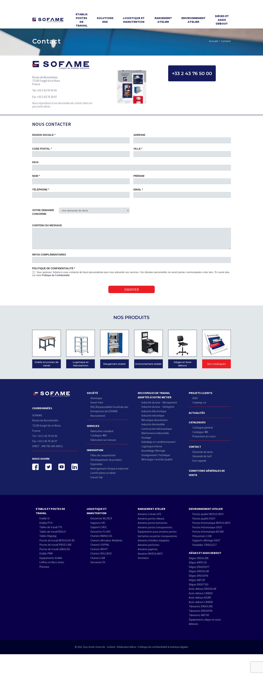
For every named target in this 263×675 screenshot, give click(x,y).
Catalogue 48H (98, 435)
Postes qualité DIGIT (204, 518)
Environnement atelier (193, 19)
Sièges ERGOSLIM (199, 571)
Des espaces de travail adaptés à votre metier (154, 395)
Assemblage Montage (153, 450)
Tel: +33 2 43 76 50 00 (44, 436)
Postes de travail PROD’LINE (55, 544)
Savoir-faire (96, 402)
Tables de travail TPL (51, 527)
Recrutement (97, 415)
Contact (195, 446)
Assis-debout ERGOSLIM (202, 588)
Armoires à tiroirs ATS (149, 514)
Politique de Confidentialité (56, 275)
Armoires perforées (148, 545)
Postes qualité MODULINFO (208, 514)
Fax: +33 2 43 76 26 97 (44, 441)
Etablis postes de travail (81, 20)
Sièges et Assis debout (222, 20)
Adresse (139, 134)
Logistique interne (151, 446)
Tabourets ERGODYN (200, 610)
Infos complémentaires (49, 254)
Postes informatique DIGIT (207, 527)
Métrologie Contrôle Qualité (156, 459)
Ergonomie (96, 464)
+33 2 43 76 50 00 (192, 73)
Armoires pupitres (148, 549)
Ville (137, 148)
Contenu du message (47, 225)
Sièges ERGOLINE (199, 558)
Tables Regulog (48, 536)
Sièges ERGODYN (198, 575)
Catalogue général (202, 427)
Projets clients (200, 393)
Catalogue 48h (200, 432)
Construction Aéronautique (156, 428)
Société (92, 393)
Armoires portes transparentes (155, 527)
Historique (96, 398)
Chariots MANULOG (101, 536)
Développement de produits (106, 459)
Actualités (197, 413)
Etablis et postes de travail (47, 364)
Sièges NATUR (197, 580)
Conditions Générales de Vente (207, 473)
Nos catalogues (216, 364)
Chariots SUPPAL (99, 544)
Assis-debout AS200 (200, 597)
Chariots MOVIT (99, 549)
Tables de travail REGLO (52, 531)
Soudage (146, 437)
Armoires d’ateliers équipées (153, 540)
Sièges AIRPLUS (198, 562)
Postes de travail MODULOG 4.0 (56, 540)
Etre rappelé (199, 460)
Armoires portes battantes (152, 523)
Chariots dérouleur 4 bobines (106, 540)
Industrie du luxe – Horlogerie (157, 406)
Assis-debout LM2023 (201, 593)
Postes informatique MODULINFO (211, 523)
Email (138, 189)
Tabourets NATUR (199, 615)
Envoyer (131, 289)
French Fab (96, 477)
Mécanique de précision (154, 420)
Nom (36, 175)
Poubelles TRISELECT (204, 545)
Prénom (138, 175)
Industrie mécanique (152, 415)
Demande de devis (202, 452)
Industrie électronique (153, 411)
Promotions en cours (204, 436)
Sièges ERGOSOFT (199, 567)
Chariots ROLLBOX (101, 553)
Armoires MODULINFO (150, 553)
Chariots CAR (97, 558)
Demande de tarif (202, 456)
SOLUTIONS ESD (105, 19)
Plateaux (44, 566)
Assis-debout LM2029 (201, 602)
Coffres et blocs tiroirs (51, 562)
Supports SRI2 (98, 527)
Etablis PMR (46, 553)
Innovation (95, 450)
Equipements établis (50, 558)
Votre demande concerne (43, 212)
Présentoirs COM (201, 536)
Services (93, 426)
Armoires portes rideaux (151, 518)
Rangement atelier (163, 19)
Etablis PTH (45, 523)
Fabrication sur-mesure (103, 440)
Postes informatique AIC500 (207, 531)
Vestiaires (143, 558)
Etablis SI (44, 518)
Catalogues (197, 422)
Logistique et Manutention (134, 19)
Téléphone (40, 189)
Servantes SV (97, 562)
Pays (35, 162)
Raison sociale (43, 134)
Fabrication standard (101, 431)
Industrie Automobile (153, 424)
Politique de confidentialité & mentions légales (163, 646)
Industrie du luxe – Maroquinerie (159, 402)
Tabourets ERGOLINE (201, 606)
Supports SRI (97, 523)
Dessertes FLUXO (100, 531)
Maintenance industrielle (155, 433)
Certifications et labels (103, 473)
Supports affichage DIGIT (206, 540)
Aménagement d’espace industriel (109, 468)
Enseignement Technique (155, 455)
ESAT (195, 398)
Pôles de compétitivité (103, 455)
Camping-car (199, 402)
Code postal (42, 148)
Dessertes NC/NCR (101, 518)
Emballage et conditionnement (158, 442)
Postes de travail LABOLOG (54, 549)
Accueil (213, 41)
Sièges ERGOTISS (198, 584)
